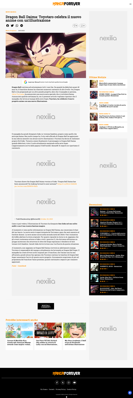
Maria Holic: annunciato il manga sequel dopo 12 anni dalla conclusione (112, 84)
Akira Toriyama (18, 94)
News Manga (11, 12)
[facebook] (8, 27)
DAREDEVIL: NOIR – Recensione (111, 266)
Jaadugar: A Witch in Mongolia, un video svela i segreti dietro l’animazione (111, 127)
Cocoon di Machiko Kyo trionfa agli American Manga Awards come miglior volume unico (19, 342)
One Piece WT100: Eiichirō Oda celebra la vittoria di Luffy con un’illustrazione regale (46, 342)
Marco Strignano (11, 30)
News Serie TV (104, 114)
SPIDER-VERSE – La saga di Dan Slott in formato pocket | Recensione (112, 95)
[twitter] (12, 27)
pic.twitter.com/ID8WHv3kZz (26, 186)
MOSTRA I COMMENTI (46, 306)
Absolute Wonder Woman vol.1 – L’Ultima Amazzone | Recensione (111, 223)
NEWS (101, 81)
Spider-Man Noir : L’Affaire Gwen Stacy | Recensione (111, 278)
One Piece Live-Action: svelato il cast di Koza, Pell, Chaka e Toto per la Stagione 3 (112, 116)
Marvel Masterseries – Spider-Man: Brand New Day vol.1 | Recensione (112, 256)
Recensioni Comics (106, 92)
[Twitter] (61, 381)
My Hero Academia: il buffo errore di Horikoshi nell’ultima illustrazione (76, 342)
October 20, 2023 (47, 219)
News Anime (104, 103)
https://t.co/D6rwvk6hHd (67, 184)
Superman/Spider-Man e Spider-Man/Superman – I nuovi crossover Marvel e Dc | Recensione (112, 245)
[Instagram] (67, 381)
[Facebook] (56, 381)
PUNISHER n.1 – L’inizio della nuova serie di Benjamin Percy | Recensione (112, 234)
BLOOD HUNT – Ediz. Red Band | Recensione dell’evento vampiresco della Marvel (112, 289)
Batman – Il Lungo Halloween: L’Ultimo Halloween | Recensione (111, 212)
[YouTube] (73, 381)
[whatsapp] (17, 27)
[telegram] (22, 27)
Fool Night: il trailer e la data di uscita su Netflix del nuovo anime (112, 105)
